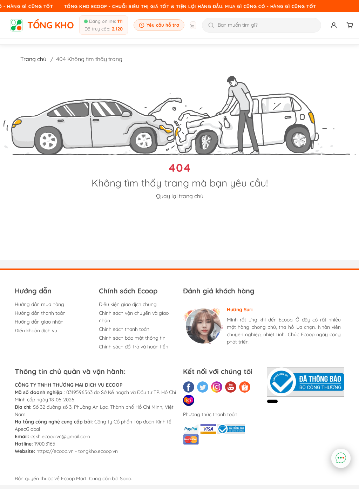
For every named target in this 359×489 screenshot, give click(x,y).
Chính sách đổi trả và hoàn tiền (133, 347)
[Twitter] (202, 387)
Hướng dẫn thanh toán (40, 313)
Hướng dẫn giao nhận (39, 322)
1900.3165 (44, 444)
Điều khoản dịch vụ (36, 330)
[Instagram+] (216, 387)
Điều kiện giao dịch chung (128, 304)
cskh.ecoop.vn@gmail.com (60, 436)
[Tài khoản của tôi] (334, 25)
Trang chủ (33, 58)
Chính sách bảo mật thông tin (132, 338)
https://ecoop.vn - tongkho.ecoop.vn (77, 451)
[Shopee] (244, 387)
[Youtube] (230, 387)
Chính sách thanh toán (124, 329)
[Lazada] (188, 400)
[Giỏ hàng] (350, 25)
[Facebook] (188, 387)
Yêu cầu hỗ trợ (163, 25)
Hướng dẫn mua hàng (39, 304)
